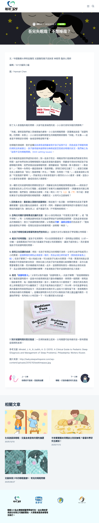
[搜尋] (93, 6)
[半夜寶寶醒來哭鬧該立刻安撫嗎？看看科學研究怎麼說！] (72, 422)
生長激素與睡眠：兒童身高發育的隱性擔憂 (24, 438)
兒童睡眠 (61, 24)
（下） (73, 192)
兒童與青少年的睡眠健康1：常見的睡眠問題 (25, 478)
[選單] (88, 6)
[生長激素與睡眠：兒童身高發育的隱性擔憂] (26, 422)
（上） (65, 192)
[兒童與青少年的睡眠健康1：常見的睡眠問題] (26, 462)
